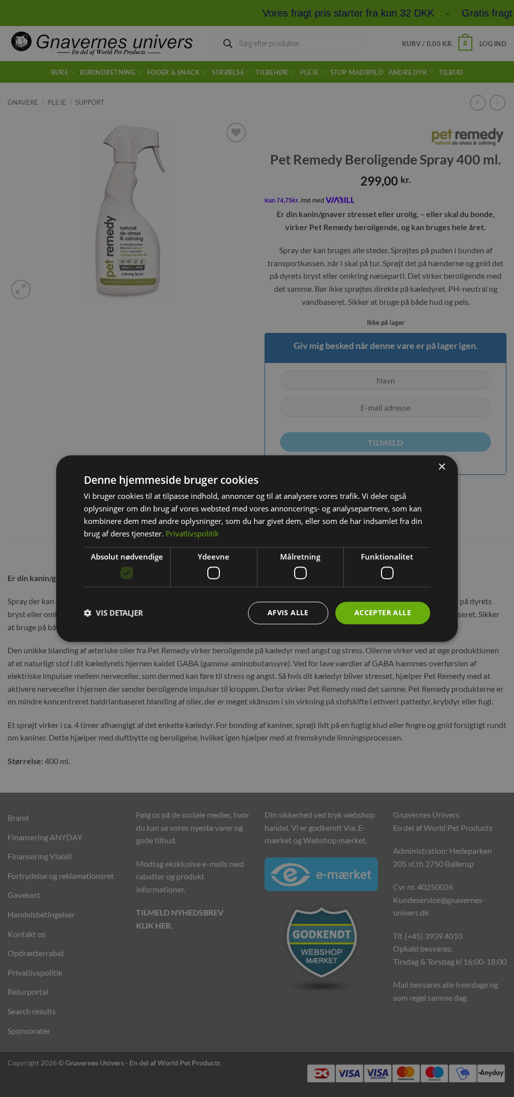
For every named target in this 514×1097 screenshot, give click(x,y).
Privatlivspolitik (192, 533)
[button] (113, 612)
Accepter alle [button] (382, 612)
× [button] (441, 467)
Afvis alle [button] (288, 612)
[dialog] (257, 548)
